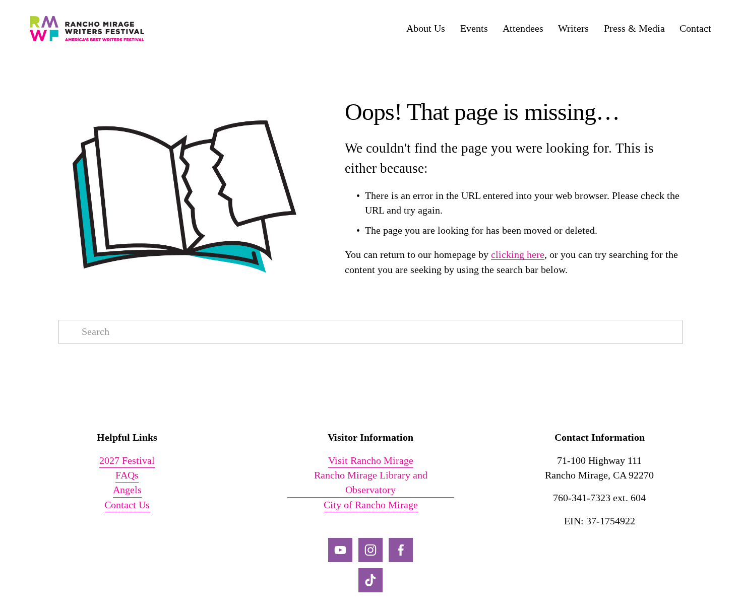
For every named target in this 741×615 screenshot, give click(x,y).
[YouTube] (340, 550)
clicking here (517, 254)
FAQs (127, 475)
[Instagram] (370, 550)
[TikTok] (370, 580)
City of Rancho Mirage (371, 505)
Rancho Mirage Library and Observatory (370, 482)
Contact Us (127, 505)
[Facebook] (401, 550)
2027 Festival (127, 460)
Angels (127, 490)
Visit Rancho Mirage (370, 460)
